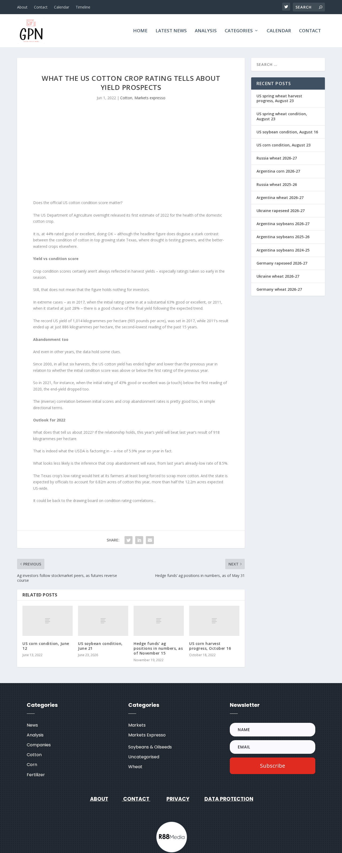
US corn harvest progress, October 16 (210, 646)
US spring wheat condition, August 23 (281, 116)
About (22, 7)
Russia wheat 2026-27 (276, 158)
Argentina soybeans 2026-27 (282, 223)
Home (140, 31)
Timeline (83, 7)
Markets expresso (149, 97)
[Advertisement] (131, 154)
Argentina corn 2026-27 (278, 171)
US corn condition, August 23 (283, 145)
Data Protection (228, 799)
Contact (41, 7)
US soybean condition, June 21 (100, 646)
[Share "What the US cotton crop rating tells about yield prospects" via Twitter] (128, 540)
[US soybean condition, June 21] (103, 621)
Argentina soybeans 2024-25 (282, 250)
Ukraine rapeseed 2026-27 (280, 210)
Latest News (171, 31)
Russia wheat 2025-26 (276, 184)
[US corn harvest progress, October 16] (214, 621)
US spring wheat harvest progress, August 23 (279, 98)
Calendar (61, 7)
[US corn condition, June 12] (47, 621)
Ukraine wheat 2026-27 (277, 276)
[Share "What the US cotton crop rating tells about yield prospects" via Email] (150, 540)
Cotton (126, 97)
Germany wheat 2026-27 (279, 289)
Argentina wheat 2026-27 (280, 197)
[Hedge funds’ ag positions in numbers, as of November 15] (159, 621)
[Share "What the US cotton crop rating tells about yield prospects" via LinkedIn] (139, 540)
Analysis (206, 31)
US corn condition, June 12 (45, 646)
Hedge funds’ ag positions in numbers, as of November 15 (158, 648)
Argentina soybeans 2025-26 (282, 236)
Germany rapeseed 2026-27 (281, 263)
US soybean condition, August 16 (287, 131)
